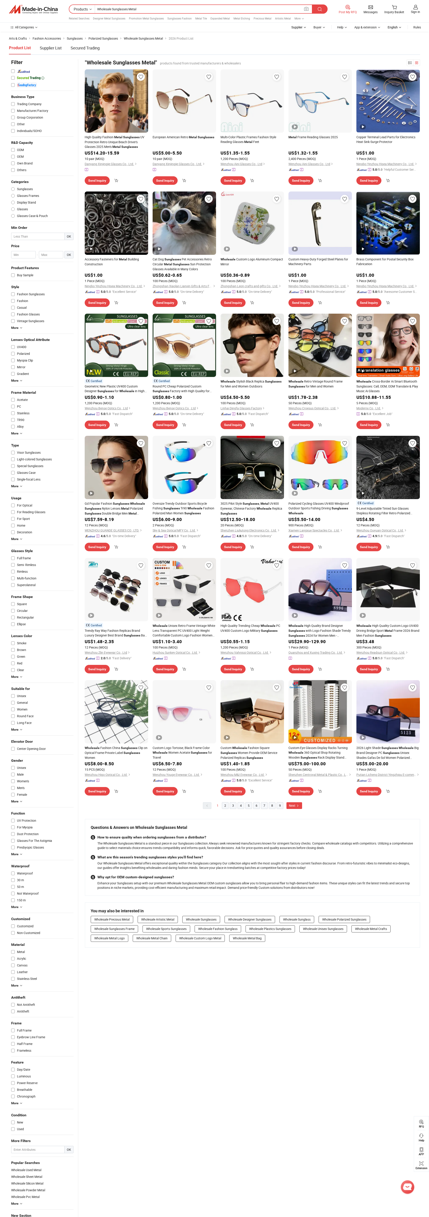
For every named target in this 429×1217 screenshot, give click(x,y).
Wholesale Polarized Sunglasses (344, 919)
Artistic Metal (283, 18)
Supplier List (51, 48)
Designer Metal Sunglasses (109, 18)
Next (292, 805)
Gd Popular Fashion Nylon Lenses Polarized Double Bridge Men (115, 508)
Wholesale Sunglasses (201, 919)
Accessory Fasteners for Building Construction (112, 261)
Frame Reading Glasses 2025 (313, 137)
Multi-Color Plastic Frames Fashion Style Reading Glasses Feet (248, 139)
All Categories (24, 27)
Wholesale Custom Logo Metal (200, 938)
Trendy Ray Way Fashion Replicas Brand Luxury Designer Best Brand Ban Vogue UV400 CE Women (116, 633)
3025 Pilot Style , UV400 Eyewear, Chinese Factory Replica (251, 508)
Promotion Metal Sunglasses (146, 18)
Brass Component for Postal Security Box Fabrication (385, 261)
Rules (417, 27)
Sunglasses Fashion (179, 18)
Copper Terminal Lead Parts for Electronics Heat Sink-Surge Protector (385, 139)
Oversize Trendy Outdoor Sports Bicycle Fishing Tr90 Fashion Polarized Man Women (183, 508)
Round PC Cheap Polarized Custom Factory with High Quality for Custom (181, 389)
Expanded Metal (220, 18)
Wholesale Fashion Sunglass (218, 929)
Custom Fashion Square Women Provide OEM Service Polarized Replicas (249, 753)
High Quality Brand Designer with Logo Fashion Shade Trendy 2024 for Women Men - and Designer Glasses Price (319, 630)
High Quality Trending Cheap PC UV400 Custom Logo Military (250, 628)
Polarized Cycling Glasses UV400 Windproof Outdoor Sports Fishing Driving (318, 508)
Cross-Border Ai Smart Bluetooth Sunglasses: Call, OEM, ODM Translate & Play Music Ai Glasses (387, 386)
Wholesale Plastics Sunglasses (270, 929)
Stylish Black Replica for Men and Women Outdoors (251, 383)
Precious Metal (262, 18)
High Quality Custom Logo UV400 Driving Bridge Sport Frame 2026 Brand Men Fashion (387, 630)
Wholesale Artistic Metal (157, 919)
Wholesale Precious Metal (112, 919)
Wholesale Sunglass (297, 919)
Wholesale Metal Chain (152, 938)
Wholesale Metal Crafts (371, 929)
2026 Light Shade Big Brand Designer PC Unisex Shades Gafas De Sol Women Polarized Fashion (387, 753)
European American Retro (183, 137)
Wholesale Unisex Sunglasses (323, 929)
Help (340, 27)
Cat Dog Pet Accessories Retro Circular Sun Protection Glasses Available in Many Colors (182, 264)
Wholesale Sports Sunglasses (166, 929)
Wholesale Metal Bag (247, 938)
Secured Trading (85, 48)
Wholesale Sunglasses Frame (114, 929)
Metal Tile (201, 18)
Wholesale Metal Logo (109, 938)
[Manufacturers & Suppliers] (33, 9)
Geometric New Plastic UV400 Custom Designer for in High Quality (115, 389)
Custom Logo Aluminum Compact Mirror (252, 261)
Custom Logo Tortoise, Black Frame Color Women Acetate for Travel (182, 753)
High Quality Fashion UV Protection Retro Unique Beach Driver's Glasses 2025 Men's (114, 142)
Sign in (415, 12)
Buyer (317, 27)
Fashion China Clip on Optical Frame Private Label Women (116, 753)
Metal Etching (241, 18)
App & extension (365, 27)
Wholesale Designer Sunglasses (249, 919)
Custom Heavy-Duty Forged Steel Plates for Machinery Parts (318, 261)
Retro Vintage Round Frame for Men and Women (315, 383)
